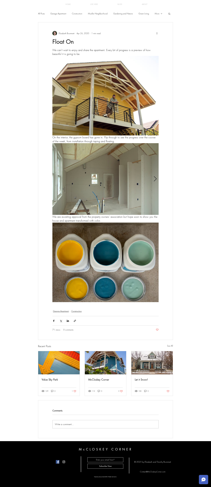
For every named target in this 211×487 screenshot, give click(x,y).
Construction (77, 13)
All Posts (41, 13)
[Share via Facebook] (53, 320)
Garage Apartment (58, 13)
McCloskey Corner (98, 379)
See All (170, 345)
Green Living (144, 13)
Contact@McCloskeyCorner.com (152, 471)
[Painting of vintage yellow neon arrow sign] (59, 362)
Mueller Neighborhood (98, 13)
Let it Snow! (141, 379)
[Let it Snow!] (152, 362)
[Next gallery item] (155, 179)
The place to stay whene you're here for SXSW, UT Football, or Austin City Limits (105, 476)
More (157, 13)
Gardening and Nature (123, 13)
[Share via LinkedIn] (67, 320)
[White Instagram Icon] (64, 462)
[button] (169, 13)
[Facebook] (57, 462)
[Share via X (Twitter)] (60, 320)
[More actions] (157, 33)
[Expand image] (105, 179)
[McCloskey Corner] (105, 362)
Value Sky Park (50, 379)
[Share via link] (74, 320)
